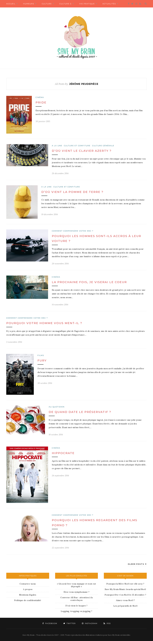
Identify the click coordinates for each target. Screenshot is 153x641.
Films (41, 355)
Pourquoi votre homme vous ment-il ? (44, 323)
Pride (41, 102)
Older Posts (136, 564)
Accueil (10, 4)
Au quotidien (57, 407)
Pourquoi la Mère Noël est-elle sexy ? (125, 583)
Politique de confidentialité (27, 600)
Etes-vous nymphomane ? (76, 592)
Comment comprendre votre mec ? (72, 231)
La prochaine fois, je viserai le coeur (89, 282)
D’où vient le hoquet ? (76, 605)
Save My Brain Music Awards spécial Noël (125, 589)
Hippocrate (63, 453)
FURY (42, 360)
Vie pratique (87, 4)
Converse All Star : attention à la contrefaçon (76, 598)
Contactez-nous (28, 583)
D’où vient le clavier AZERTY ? (81, 150)
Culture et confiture (77, 146)
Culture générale (103, 146)
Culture (47, 4)
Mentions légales (27, 594)
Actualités (109, 4)
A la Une (57, 146)
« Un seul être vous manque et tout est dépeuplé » (76, 585)
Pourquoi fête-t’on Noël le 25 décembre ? (125, 594)
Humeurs (28, 4)
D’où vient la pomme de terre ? (72, 192)
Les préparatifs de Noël (125, 605)
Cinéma (40, 97)
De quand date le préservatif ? (80, 412)
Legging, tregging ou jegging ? (76, 611)
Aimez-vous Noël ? (125, 600)
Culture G (65, 4)
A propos (27, 589)
